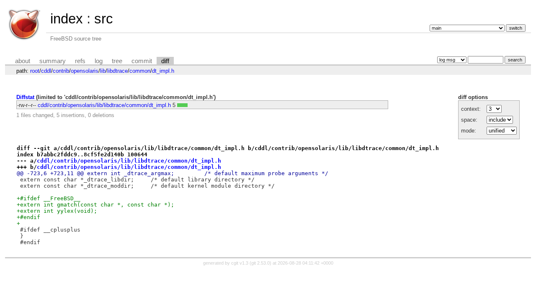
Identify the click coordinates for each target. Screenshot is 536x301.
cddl (46, 71)
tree (117, 61)
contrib (61, 71)
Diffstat (25, 97)
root (34, 71)
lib (103, 71)
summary (52, 61)
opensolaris (84, 71)
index (66, 18)
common (139, 71)
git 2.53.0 (260, 262)
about (22, 61)
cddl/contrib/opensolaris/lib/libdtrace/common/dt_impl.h (104, 105)
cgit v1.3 (239, 262)
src (103, 18)
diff (165, 61)
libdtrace (117, 71)
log (99, 61)
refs (80, 61)
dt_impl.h (163, 71)
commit (141, 61)
